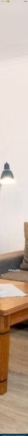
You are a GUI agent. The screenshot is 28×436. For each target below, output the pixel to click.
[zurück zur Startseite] (25, 1)
